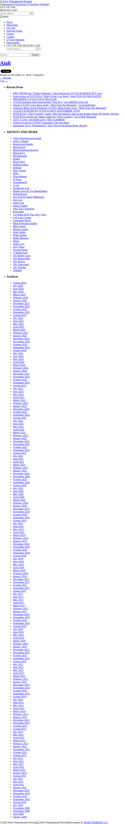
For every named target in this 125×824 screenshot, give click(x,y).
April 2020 (18, 497)
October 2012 (20, 752)
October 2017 (20, 585)
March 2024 (19, 365)
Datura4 (17, 167)
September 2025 (21, 312)
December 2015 (21, 649)
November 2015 (21, 652)
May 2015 (18, 670)
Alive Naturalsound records (27, 138)
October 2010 (20, 796)
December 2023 (21, 373)
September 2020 (21, 482)
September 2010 (21, 799)
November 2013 (21, 723)
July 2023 (18, 388)
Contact (10, 36)
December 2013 (21, 720)
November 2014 (21, 687)
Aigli (5, 63)
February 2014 (20, 714)
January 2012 (20, 773)
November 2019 (21, 511)
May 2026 (18, 291)
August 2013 (19, 728)
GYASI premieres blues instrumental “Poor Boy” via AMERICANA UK (50, 102)
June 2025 (18, 321)
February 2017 (20, 608)
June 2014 (18, 702)
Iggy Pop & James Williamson (28, 197)
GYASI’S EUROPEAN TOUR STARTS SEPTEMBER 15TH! (46, 111)
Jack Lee (17, 200)
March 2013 (19, 740)
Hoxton (5, 77)
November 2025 (21, 306)
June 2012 (18, 761)
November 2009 (21, 808)
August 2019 (19, 520)
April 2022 (18, 429)
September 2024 (21, 347)
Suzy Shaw (19, 246)
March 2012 (19, 770)
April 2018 (18, 567)
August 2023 (19, 385)
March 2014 (19, 711)
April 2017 (18, 602)
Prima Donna (20, 235)
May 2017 (18, 599)
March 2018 (19, 570)
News (10, 22)
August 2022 (19, 417)
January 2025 (20, 335)
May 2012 (18, 764)
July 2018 (18, 558)
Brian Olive (19, 161)
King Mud (18, 211)
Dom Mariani (20, 176)
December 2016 (21, 614)
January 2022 (20, 438)
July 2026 (18, 285)
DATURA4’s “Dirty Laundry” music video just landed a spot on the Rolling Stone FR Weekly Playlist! (66, 113)
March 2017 (19, 605)
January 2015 (20, 682)
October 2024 (20, 344)
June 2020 (18, 491)
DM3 (16, 173)
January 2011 (20, 787)
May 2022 (18, 426)
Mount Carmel (20, 229)
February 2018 (20, 573)
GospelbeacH (20, 182)
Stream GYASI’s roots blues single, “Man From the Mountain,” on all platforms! (54, 105)
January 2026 (20, 300)
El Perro (17, 179)
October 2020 (20, 479)
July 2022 (18, 420)
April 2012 (18, 767)
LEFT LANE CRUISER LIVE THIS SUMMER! (39, 119)
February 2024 (20, 368)
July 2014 (18, 699)
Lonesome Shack (22, 220)
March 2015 (19, 676)
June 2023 (18, 391)
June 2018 (18, 561)
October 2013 (20, 726)
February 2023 (20, 403)
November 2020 (21, 476)
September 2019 (21, 517)
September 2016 (21, 623)
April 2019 (18, 532)
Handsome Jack (21, 188)
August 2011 (19, 775)
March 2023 (19, 400)
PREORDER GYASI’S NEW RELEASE (35, 99)
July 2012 (18, 758)
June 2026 (18, 288)
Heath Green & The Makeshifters (30, 191)
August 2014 (19, 696)
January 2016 (20, 646)
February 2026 (20, 297)
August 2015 (19, 661)
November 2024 (21, 341)
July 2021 (18, 456)
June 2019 (18, 526)
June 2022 (18, 423)
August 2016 (19, 626)
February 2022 (20, 435)
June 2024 (18, 356)
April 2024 (18, 362)
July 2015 (18, 664)
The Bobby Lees (21, 255)
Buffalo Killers (20, 164)
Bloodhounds (20, 156)
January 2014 (20, 717)
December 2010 (21, 790)
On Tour (11, 28)
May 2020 (18, 494)
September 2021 (21, 450)
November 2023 (21, 376)
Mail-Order (12, 25)
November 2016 (21, 617)
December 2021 (21, 441)
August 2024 (19, 350)
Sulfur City (18, 244)
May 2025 (18, 324)
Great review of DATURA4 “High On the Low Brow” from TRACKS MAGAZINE (57, 96)
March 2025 (19, 329)
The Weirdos (19, 267)
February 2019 (20, 538)
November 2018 (21, 547)
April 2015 (18, 673)
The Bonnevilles (21, 258)
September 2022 (21, 415)
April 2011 (18, 784)
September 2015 (21, 658)
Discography (13, 42)
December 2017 (21, 579)
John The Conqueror (23, 208)
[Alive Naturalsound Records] (16, 1)
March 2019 (19, 535)
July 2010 (18, 805)
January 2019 (20, 541)
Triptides (17, 270)
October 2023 (20, 379)
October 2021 (20, 447)
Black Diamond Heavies (25, 150)
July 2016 (18, 629)
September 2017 (21, 588)
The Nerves (19, 261)
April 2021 (18, 461)
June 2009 (18, 814)
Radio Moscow (21, 238)
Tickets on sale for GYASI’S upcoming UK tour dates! (41, 122)
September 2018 (21, 552)
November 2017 (21, 582)
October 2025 (20, 309)
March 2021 (19, 464)
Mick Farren (19, 226)
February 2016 (20, 643)
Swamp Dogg (20, 249)
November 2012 (21, 749)
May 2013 (18, 734)
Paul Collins (19, 232)
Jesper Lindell (20, 205)
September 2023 (21, 382)
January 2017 (20, 611)
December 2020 (21, 473)
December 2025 (21, 303)
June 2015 (18, 667)
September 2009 (21, 811)
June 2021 (18, 459)
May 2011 (18, 781)
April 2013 (18, 737)
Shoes (16, 241)
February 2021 (20, 467)
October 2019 (20, 514)
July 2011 (18, 778)
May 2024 (18, 359)
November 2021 (21, 444)
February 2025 (20, 332)
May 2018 (18, 564)
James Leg (18, 202)
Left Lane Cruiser (22, 217)
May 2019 (18, 529)
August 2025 (19, 315)
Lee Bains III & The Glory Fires (29, 214)
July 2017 (18, 594)
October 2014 (20, 690)
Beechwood (19, 147)
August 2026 (19, 283)
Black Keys (19, 153)
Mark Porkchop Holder (25, 223)
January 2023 (20, 406)
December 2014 (21, 684)
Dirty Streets (19, 170)
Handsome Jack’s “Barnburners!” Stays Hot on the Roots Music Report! (50, 125)
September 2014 (21, 693)
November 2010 (21, 793)
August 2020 (19, 485)
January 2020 (20, 506)
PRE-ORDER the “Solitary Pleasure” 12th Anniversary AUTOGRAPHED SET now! (57, 93)
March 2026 (19, 294)
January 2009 (20, 817)
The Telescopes (21, 264)
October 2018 (20, 550)
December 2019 (21, 508)
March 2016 (19, 640)
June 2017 (18, 596)
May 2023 (18, 394)
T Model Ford (20, 252)
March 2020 (19, 500)
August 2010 (19, 802)
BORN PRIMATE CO (96, 822)
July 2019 (18, 523)
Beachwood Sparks (23, 144)
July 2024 (18, 353)
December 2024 (21, 338)
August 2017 (19, 591)
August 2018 (19, 555)
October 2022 (20, 412)
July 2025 (18, 318)
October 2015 (20, 655)
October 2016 (20, 620)
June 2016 (18, 632)
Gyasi (16, 185)
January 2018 (20, 576)
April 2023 (18, 397)
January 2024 (20, 371)
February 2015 (20, 679)
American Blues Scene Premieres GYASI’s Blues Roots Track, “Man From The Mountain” (60, 108)
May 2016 (18, 635)
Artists (14, 31)
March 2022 (19, 432)
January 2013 (20, 746)
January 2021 (20, 470)
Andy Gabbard (20, 141)
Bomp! (16, 158)
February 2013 (20, 743)
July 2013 (18, 731)
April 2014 (18, 708)
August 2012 (19, 755)
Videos (10, 33)
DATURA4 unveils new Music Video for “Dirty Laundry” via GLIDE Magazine (55, 116)
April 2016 (18, 638)
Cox (4, 80)
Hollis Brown (20, 194)
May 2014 (18, 705)
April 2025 (18, 327)
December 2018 (21, 544)
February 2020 (20, 503)
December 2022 (21, 409)
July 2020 (18, 488)
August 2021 (19, 453)
